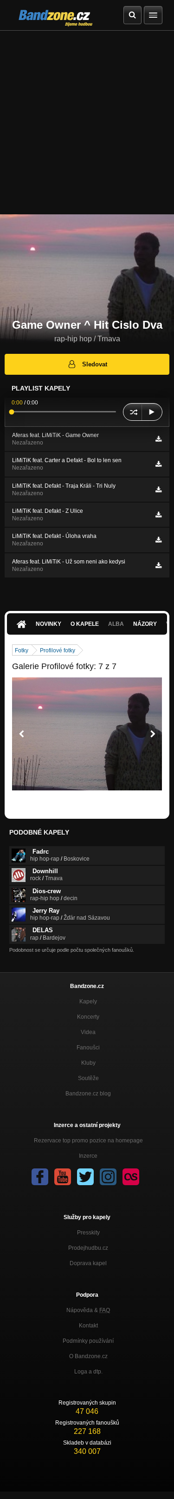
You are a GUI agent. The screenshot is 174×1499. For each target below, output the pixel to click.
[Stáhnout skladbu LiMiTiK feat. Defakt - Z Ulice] (158, 514)
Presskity (88, 1232)
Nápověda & (88, 1310)
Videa (88, 1032)
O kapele (85, 624)
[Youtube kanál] (62, 1176)
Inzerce (88, 1156)
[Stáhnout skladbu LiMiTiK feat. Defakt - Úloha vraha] (158, 540)
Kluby (88, 1063)
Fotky (21, 650)
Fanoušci (88, 1047)
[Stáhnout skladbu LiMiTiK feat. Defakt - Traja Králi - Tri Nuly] (158, 489)
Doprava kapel (88, 1263)
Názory (145, 624)
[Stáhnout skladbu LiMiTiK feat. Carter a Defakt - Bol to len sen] (158, 464)
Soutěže (88, 1078)
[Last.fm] (130, 1176)
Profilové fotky (57, 650)
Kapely (88, 1001)
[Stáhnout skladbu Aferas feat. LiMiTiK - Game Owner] (158, 439)
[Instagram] (108, 1176)
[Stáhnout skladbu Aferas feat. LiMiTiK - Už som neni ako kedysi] (158, 565)
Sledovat (94, 364)
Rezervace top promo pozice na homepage (88, 1140)
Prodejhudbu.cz (88, 1248)
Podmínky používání (88, 1341)
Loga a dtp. (88, 1371)
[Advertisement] (87, 122)
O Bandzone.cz (88, 1356)
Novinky (48, 624)
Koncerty (88, 1017)
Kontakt (88, 1325)
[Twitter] (85, 1176)
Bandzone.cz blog (88, 1093)
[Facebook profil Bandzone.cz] (40, 1176)
